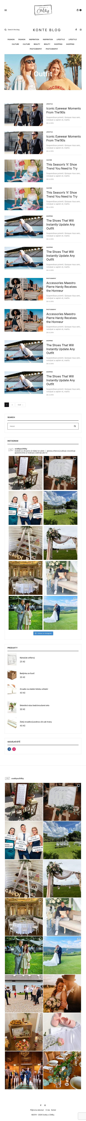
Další (19, 405)
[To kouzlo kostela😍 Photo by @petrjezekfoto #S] (24, 1070)
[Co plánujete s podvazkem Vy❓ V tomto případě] (24, 994)
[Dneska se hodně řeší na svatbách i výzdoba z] (62, 1070)
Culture (15, 44)
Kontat (53, 1110)
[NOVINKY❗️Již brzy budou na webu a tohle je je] (25, 508)
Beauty (37, 44)
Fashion (11, 39)
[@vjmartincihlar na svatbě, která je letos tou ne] (60, 578)
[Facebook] (9, 749)
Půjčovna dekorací (37, 1110)
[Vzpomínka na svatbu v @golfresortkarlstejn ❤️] (60, 508)
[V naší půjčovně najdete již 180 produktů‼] (60, 473)
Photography (36, 49)
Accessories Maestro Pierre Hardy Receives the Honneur (61, 286)
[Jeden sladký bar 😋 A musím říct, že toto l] (25, 543)
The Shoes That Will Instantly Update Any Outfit (60, 224)
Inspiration (34, 39)
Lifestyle (61, 39)
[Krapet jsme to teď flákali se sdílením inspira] (62, 994)
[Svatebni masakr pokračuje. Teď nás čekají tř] (25, 613)
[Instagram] (14, 749)
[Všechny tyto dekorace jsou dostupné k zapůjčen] (24, 1032)
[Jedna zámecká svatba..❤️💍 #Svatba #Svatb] (25, 578)
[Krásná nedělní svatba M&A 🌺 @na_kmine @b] (25, 473)
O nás (48, 1110)
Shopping (58, 44)
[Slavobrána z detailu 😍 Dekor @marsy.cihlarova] (60, 543)
